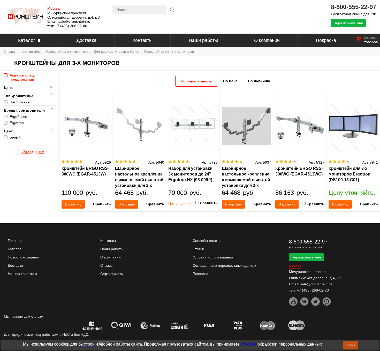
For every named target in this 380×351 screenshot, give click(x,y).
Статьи (198, 249)
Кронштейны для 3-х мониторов (169, 52)
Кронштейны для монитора (67, 52)
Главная (10, 52)
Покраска (326, 40)
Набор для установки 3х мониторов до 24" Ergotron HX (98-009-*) (190, 174)
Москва (53, 8)
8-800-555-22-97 (353, 7)
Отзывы (106, 265)
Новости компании (23, 257)
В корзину (73, 204)
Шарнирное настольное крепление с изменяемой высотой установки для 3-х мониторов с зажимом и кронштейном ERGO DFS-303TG (139, 185)
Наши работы (203, 40)
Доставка (86, 40)
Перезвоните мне (348, 23)
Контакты (143, 40)
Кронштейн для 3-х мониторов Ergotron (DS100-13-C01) (349, 174)
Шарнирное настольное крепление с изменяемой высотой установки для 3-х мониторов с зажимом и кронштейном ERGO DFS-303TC (246, 185)
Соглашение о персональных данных (224, 265)
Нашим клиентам (22, 274)
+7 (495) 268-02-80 (71, 26)
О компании (267, 40)
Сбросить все (32, 151)
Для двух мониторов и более (116, 52)
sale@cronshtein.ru (74, 21)
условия (248, 344)
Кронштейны (31, 52)
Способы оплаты (207, 241)
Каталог (26, 40)
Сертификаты (112, 274)
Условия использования (213, 257)
